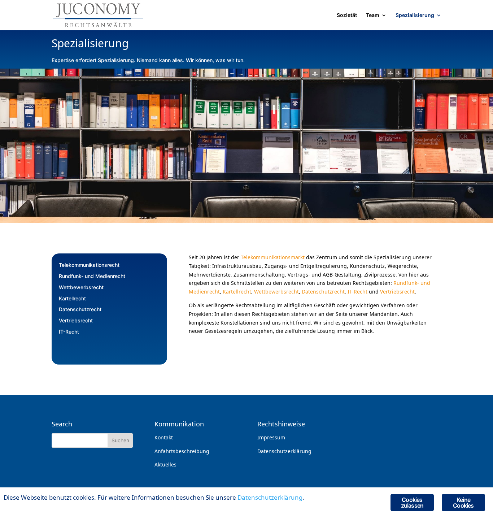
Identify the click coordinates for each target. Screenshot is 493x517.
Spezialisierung (415, 15)
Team (372, 15)
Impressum (271, 437)
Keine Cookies (463, 502)
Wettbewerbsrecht (81, 287)
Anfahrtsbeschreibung (181, 451)
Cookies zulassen (412, 502)
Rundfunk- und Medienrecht (92, 276)
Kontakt (163, 437)
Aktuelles (165, 464)
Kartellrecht (72, 298)
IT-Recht (69, 332)
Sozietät (347, 15)
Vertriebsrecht (76, 320)
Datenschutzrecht (80, 309)
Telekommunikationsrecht (89, 265)
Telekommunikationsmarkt (273, 257)
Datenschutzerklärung (284, 451)
